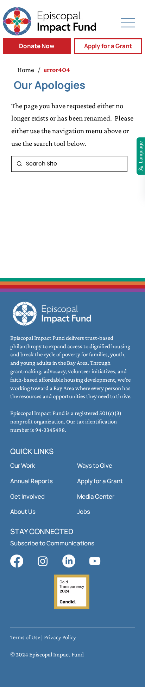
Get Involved (27, 496)
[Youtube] (94, 561)
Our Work (22, 465)
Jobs (83, 511)
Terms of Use (25, 637)
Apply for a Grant (100, 481)
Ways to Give (94, 465)
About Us (23, 511)
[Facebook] (16, 561)
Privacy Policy (60, 637)
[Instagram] (42, 561)
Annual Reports (31, 481)
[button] (37, 46)
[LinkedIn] (68, 561)
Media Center (95, 496)
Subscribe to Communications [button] (52, 543)
